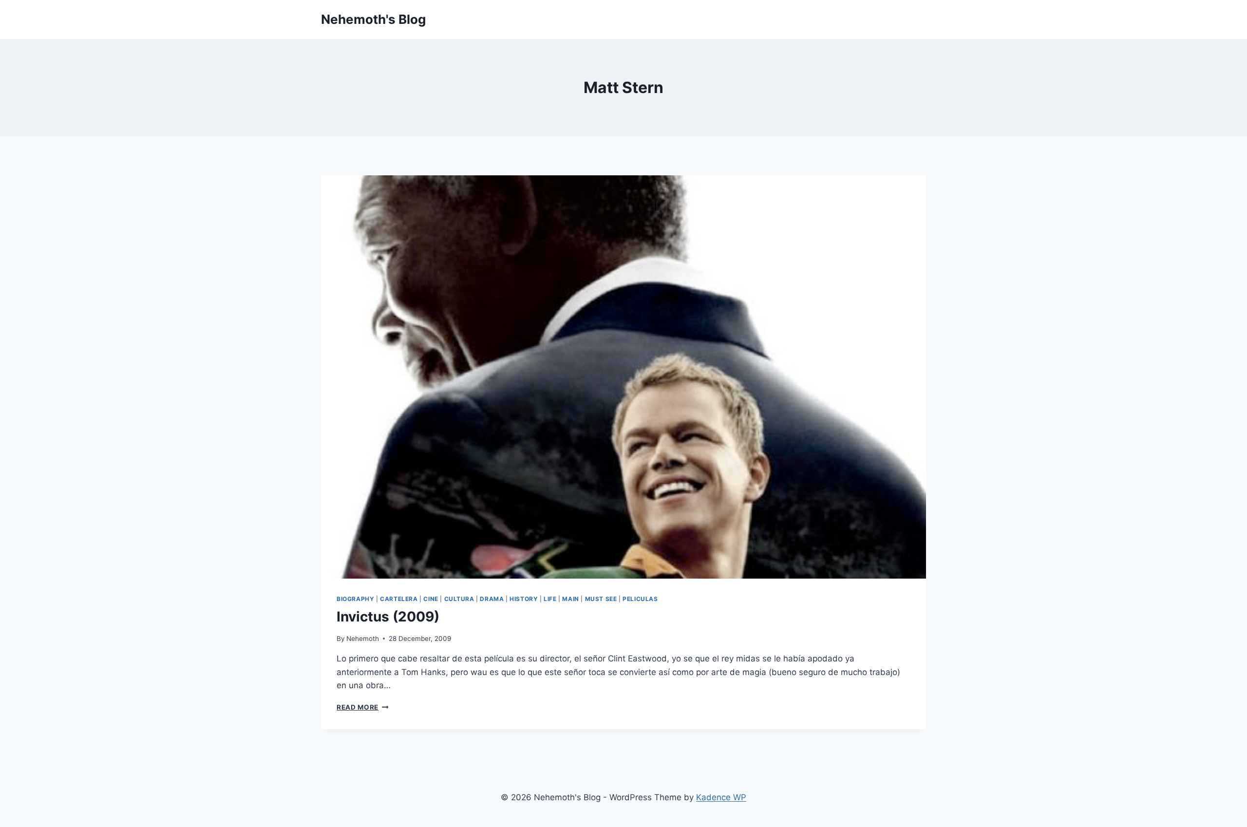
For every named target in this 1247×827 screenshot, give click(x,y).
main (570, 598)
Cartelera (398, 598)
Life (550, 598)
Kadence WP (721, 797)
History (524, 598)
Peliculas (640, 598)
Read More (363, 707)
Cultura (459, 598)
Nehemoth (362, 638)
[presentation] (623, 377)
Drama (492, 598)
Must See (601, 598)
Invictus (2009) (388, 616)
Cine (430, 598)
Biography (355, 598)
